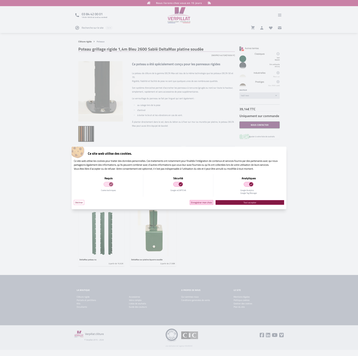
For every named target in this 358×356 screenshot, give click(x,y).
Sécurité (178, 178)
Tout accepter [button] (249, 202)
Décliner (79, 202)
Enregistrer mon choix (201, 202)
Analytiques (249, 178)
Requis (108, 178)
